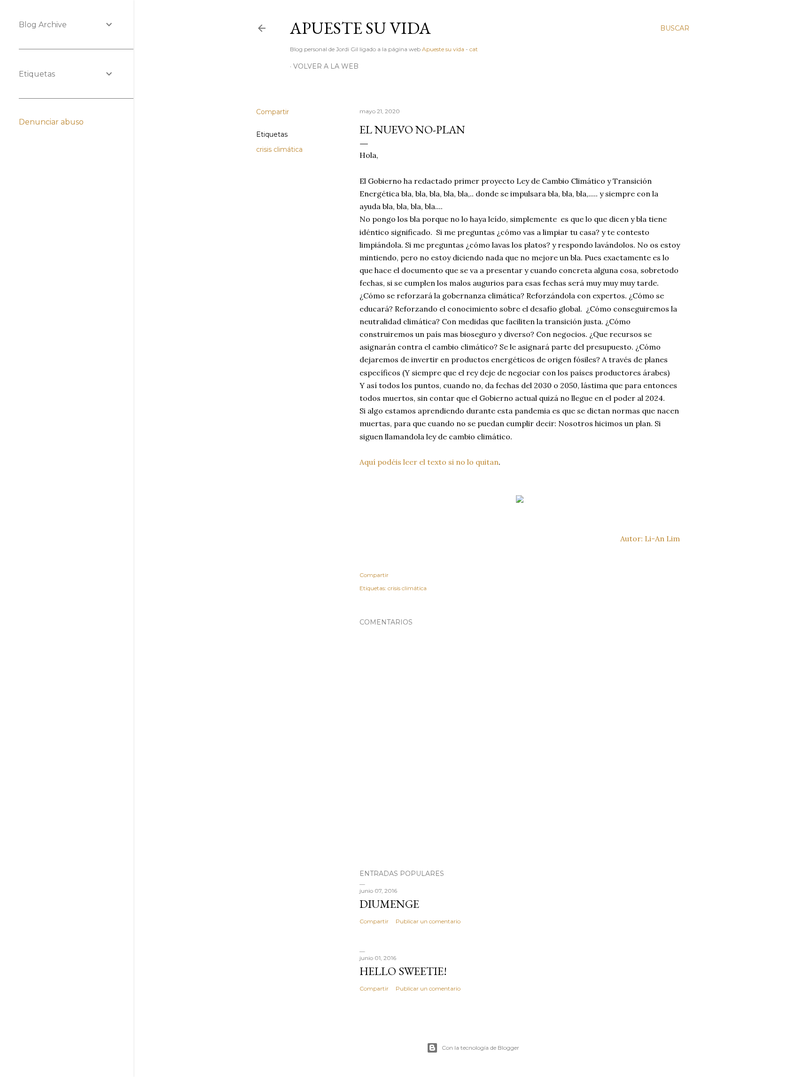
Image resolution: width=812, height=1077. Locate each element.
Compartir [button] (272, 112)
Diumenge (389, 904)
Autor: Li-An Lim (650, 538)
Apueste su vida (360, 28)
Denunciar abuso (51, 121)
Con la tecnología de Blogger (480, 1047)
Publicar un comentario (428, 921)
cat (473, 49)
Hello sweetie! (403, 971)
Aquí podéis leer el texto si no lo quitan (429, 462)
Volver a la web (326, 66)
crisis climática (279, 149)
